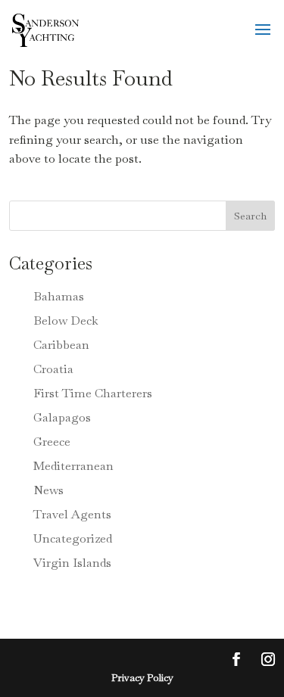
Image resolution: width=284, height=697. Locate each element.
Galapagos (62, 417)
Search (250, 215)
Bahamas (58, 296)
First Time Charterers (92, 393)
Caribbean (61, 345)
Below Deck (65, 320)
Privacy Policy (142, 677)
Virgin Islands (72, 563)
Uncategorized (72, 538)
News (48, 490)
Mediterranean (73, 466)
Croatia (53, 369)
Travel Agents (72, 514)
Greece (51, 442)
